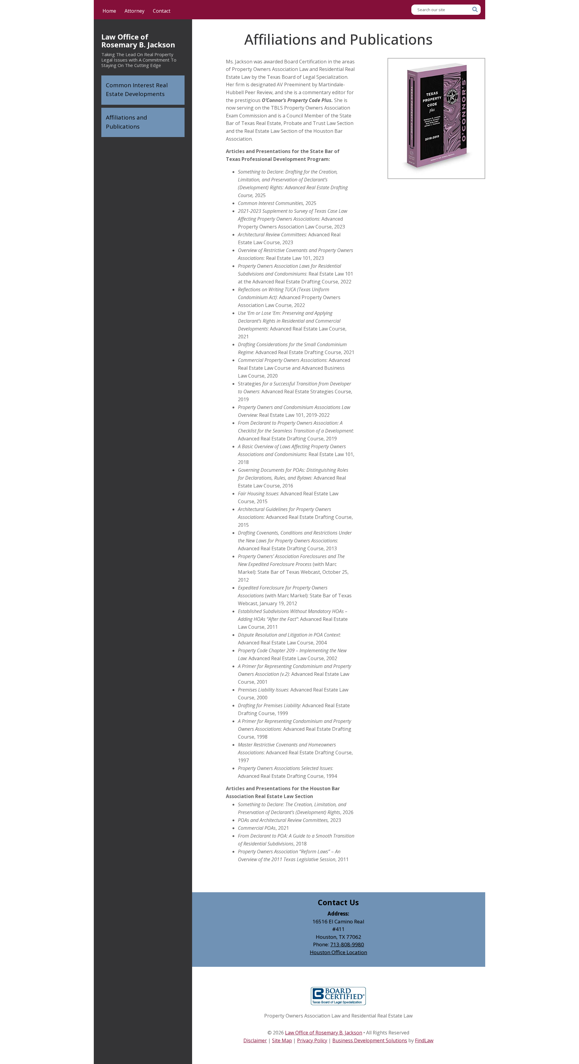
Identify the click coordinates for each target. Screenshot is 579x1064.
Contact (161, 11)
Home (109, 11)
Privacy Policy (312, 1040)
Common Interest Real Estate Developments (137, 89)
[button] (573, 1020)
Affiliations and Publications (126, 121)
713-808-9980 (347, 944)
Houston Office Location (338, 952)
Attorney (134, 11)
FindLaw (424, 1040)
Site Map (282, 1040)
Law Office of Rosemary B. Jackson (138, 41)
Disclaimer (255, 1040)
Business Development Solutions (369, 1040)
